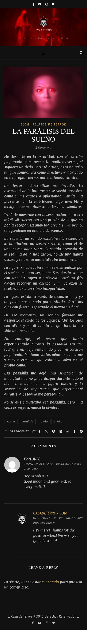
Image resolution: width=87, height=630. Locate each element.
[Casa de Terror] (43, 27)
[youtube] (40, 4)
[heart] (53, 4)
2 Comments (43, 147)
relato (43, 421)
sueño (58, 421)
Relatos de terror (49, 124)
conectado (50, 582)
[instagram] (47, 4)
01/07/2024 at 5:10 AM (38, 463)
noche (11, 421)
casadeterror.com (23, 431)
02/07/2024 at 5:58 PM (48, 517)
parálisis (27, 421)
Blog (25, 124)
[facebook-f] (34, 4)
